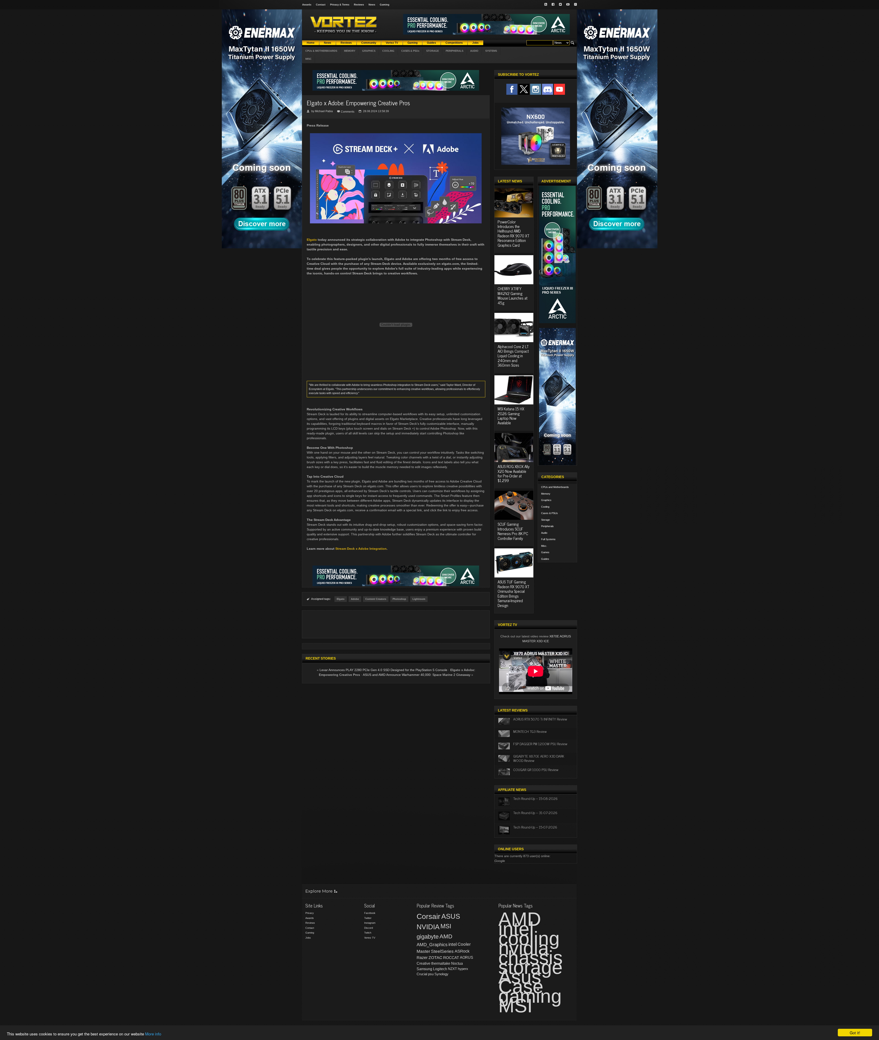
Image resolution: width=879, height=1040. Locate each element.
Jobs (308, 937)
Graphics (546, 500)
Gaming (384, 4)
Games (545, 552)
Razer (422, 957)
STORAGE (432, 50)
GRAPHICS (368, 50)
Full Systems (548, 539)
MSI (445, 926)
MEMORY (349, 50)
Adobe (355, 599)
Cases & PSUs (549, 513)
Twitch (367, 932)
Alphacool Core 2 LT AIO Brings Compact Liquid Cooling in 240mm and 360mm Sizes (513, 355)
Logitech (440, 969)
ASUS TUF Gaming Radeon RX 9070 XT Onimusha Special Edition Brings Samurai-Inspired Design (513, 593)
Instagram (369, 922)
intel (452, 944)
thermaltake (440, 963)
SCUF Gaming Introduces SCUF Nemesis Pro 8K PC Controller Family (513, 531)
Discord (368, 927)
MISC (308, 58)
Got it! (855, 1032)
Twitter (368, 918)
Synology (441, 974)
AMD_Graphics (432, 944)
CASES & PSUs (410, 50)
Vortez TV (369, 937)
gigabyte (428, 936)
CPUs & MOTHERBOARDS (321, 50)
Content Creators (375, 599)
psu (431, 974)
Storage (545, 519)
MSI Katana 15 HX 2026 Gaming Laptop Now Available (511, 416)
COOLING (388, 50)
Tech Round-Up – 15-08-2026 (535, 798)
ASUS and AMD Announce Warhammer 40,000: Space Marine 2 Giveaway (416, 675)
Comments (347, 111)
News (372, 4)
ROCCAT (451, 957)
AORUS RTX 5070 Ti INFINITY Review (540, 719)
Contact (321, 4)
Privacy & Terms (339, 4)
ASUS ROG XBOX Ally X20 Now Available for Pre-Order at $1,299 (514, 473)
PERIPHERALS (454, 50)
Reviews (359, 4)
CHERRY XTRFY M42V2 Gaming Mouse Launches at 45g (512, 295)
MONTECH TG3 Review (530, 731)
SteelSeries (442, 951)
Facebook (369, 913)
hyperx (463, 969)
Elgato (312, 239)
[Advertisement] (395, 624)
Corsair (428, 916)
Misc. (544, 545)
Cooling (545, 506)
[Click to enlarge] (395, 135)
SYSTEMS (491, 50)
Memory (545, 493)
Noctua (457, 963)
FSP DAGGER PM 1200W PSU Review (540, 744)
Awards (306, 4)
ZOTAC (435, 957)
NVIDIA (428, 927)
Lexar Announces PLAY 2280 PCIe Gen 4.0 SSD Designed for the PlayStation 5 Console (383, 670)
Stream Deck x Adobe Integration (361, 548)
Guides (545, 559)
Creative (423, 963)
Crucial (422, 974)
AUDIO (474, 50)
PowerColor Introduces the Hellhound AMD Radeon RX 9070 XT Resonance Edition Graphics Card (513, 233)
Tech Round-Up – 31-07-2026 (535, 812)
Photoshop (399, 599)
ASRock (462, 951)
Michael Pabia (324, 111)
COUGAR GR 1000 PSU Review (535, 769)
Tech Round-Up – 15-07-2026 (535, 827)
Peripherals (547, 526)
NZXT (452, 969)
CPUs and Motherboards (555, 487)
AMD (446, 936)
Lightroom (418, 599)
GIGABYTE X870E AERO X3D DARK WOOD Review (538, 758)
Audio (544, 532)
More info (153, 1034)
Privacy (309, 913)
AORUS (466, 957)
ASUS (450, 916)
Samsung (424, 969)
